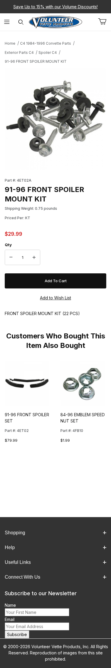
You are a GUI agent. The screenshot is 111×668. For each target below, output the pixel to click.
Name (10, 605)
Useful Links (18, 562)
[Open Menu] (7, 22)
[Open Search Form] (21, 22)
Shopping (15, 532)
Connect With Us (22, 577)
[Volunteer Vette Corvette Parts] (55, 21)
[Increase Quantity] (34, 257)
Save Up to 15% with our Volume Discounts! (55, 6)
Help (10, 547)
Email (10, 619)
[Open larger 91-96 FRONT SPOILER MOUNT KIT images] (55, 119)
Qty (8, 244)
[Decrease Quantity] (11, 257)
